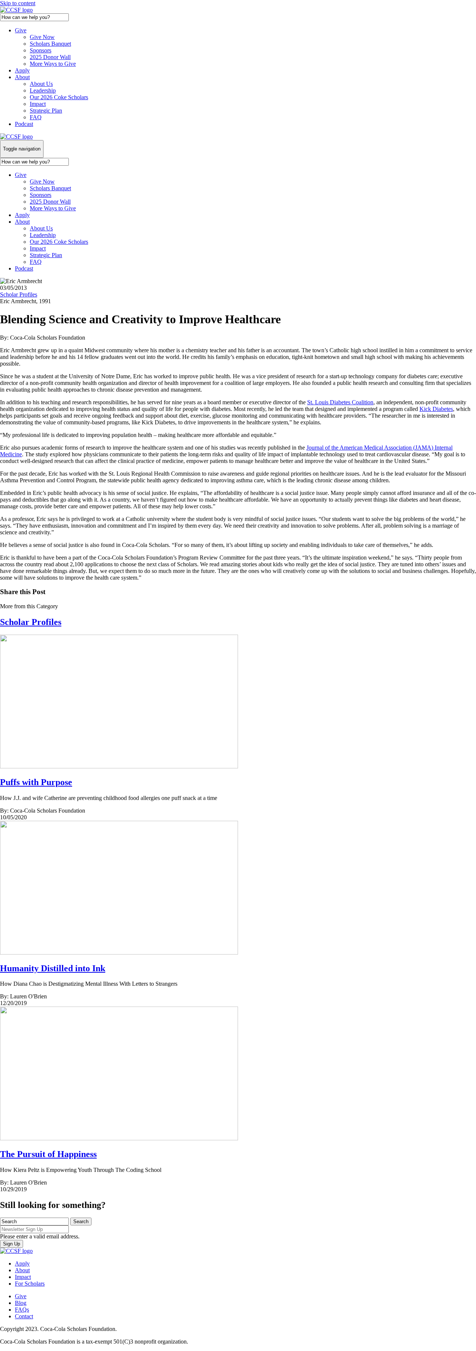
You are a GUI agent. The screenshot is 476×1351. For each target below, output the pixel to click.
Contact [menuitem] (24, 1316)
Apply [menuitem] (22, 1263)
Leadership (43, 90)
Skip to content (17, 3)
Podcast (24, 124)
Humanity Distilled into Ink (52, 968)
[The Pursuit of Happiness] (119, 1138)
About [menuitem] (22, 1270)
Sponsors (40, 50)
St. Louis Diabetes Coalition (340, 402)
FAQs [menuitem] (22, 1309)
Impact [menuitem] (23, 1277)
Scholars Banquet (50, 44)
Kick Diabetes (436, 409)
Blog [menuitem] (20, 1303)
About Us (41, 84)
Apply (22, 70)
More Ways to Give (53, 64)
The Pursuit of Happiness (48, 1154)
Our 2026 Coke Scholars (59, 97)
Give (20, 30)
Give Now (42, 37)
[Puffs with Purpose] (119, 766)
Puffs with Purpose (36, 782)
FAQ (36, 117)
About (22, 77)
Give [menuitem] (20, 1296)
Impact (38, 104)
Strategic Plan (46, 110)
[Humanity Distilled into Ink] (119, 952)
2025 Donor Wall (50, 57)
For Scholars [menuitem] (30, 1283)
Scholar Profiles (18, 294)
